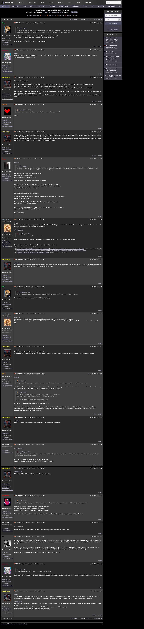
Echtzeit (21, 2)
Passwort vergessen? (113, 27)
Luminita (4, 219)
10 (83, 19)
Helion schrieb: (23, 28)
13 (88, 19)
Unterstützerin (7, 238)
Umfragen (101, 6)
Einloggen (114, 23)
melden (100, 47)
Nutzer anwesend (113, 11)
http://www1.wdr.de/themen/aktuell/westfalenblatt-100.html (32, 252)
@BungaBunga (18, 230)
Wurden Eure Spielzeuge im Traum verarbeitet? (113, 76)
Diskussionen (32, 2)
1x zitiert (94, 47)
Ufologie (85, 6)
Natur (92, 6)
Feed (72, 12)
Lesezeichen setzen (7, 44)
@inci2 (16, 223)
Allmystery (9, 2)
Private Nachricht (6, 40)
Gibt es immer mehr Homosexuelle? (112, 47)
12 (86, 19)
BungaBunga (6, 77)
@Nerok (16, 350)
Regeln (18, 624)
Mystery (32, 6)
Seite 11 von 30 (6, 19)
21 (90, 19)
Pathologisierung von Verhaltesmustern (112, 70)
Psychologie (50, 12)
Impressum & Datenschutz (8, 624)
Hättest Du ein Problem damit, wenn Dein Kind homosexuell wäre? (112, 40)
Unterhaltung (111, 6)
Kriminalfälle (41, 6)
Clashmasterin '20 (8, 236)
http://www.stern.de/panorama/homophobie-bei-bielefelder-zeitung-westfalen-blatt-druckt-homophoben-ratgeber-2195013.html (51, 250)
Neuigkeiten (88, 2)
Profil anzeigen (6, 38)
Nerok (3, 23)
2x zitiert (94, 155)
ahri (3, 536)
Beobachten (52, 15)
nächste (98, 19)
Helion (4, 374)
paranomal (5, 50)
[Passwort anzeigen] (119, 20)
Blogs (42, 2)
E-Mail (75, 12)
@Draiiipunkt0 (18, 471)
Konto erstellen (114, 29)
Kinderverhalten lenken (112, 65)
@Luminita (17, 263)
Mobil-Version (24, 624)
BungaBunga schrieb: (24, 234)
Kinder (45, 12)
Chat (70, 2)
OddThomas (5, 495)
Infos (75, 15)
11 (84, 19)
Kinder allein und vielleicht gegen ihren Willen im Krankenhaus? (113, 59)
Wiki (78, 2)
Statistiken (60, 2)
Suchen (69, 15)
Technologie (75, 6)
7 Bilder (44, 15)
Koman (4, 159)
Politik (24, 6)
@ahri (16, 53)
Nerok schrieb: (22, 381)
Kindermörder (111, 52)
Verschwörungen (63, 6)
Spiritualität (52, 6)
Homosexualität (58, 12)
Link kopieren (5, 42)
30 (94, 19)
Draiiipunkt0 (5, 444)
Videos (51, 2)
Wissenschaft (15, 6)
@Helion (16, 162)
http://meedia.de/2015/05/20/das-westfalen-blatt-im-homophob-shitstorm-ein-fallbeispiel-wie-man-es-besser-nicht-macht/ (50, 249)
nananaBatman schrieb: (25, 110)
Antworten (61, 15)
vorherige (74, 19)
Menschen (5, 6)
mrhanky (4, 104)
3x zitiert (94, 101)
